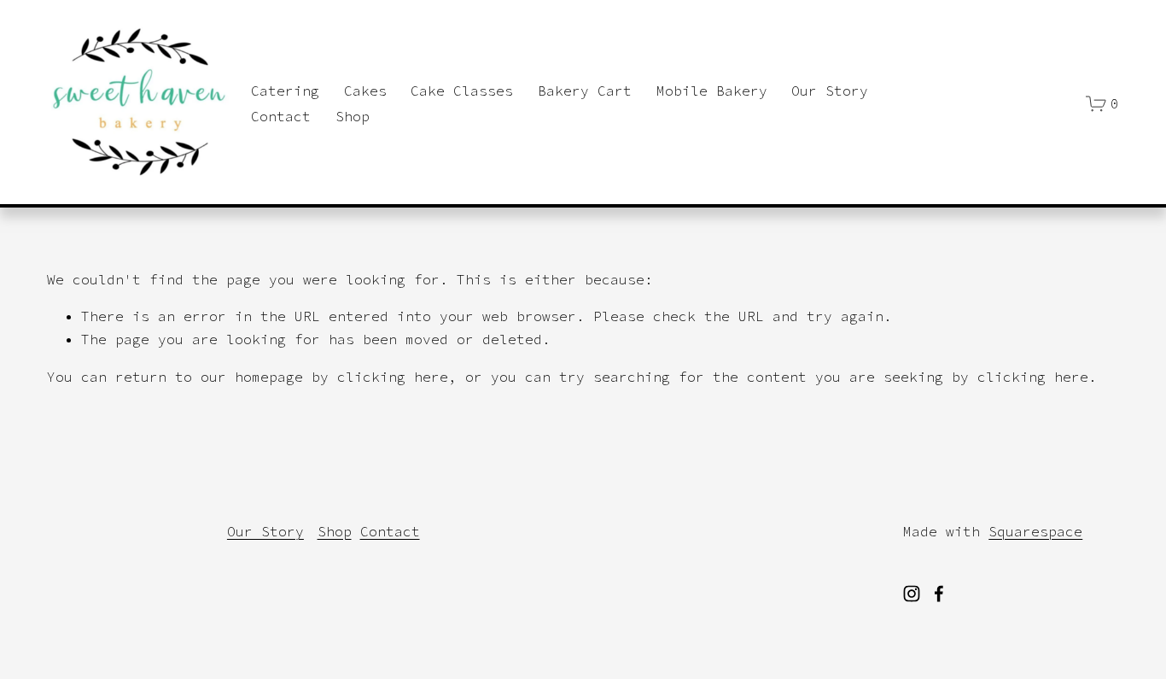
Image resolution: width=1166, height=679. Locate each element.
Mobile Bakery (711, 90)
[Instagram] (911, 593)
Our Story (829, 90)
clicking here (392, 376)
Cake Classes (462, 90)
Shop (352, 116)
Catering (285, 90)
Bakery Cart (585, 90)
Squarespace (1035, 531)
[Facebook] (938, 593)
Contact (281, 116)
